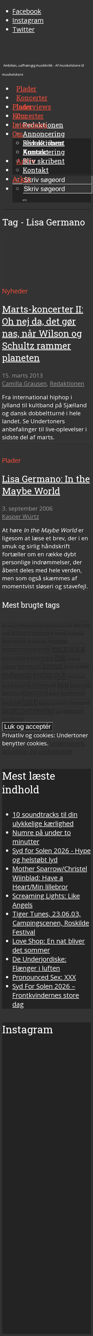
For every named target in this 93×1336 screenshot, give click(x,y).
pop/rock (80, 684)
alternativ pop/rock (58, 625)
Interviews (33, 106)
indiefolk (82, 666)
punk (7, 702)
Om (17, 133)
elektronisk (40, 657)
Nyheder (15, 290)
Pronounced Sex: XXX (44, 977)
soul (59, 711)
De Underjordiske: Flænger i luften (39, 964)
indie (69, 665)
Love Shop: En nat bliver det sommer (48, 945)
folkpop (74, 658)
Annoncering (44, 133)
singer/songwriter (28, 710)
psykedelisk (72, 693)
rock (30, 701)
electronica (68, 648)
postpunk (13, 692)
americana (43, 632)
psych (54, 692)
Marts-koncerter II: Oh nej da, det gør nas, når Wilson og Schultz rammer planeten (42, 333)
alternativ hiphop (31, 625)
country (19, 640)
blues (6, 640)
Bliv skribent (44, 161)
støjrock (74, 710)
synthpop (12, 718)
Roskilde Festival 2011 (54, 702)
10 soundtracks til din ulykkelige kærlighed (45, 819)
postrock (37, 692)
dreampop (57, 640)
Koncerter (28, 115)
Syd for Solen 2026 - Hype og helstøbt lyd (51, 855)
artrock (60, 632)
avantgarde (76, 633)
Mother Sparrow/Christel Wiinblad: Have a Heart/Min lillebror (49, 877)
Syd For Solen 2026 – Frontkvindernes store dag (45, 995)
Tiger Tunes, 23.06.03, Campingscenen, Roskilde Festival (50, 922)
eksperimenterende (26, 648)
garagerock (29, 666)
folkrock (9, 665)
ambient (21, 632)
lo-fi (31, 684)
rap (17, 702)
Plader (22, 106)
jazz (5, 684)
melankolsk (46, 684)
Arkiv (21, 179)
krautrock (18, 685)
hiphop (52, 665)
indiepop (16, 674)
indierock (49, 674)
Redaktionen (43, 142)
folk (60, 657)
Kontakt (36, 170)
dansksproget (36, 641)
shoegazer (80, 702)
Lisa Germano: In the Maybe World (46, 485)
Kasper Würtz (20, 516)
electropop (13, 657)
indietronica (76, 676)
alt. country (10, 625)
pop (63, 683)
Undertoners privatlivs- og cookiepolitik (43, 747)
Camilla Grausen (24, 383)
